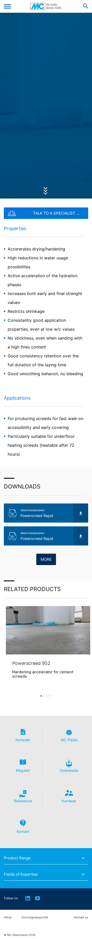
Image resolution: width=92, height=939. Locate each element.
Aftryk (8, 917)
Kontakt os (81, 917)
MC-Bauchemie (46, 6)
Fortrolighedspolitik (34, 917)
